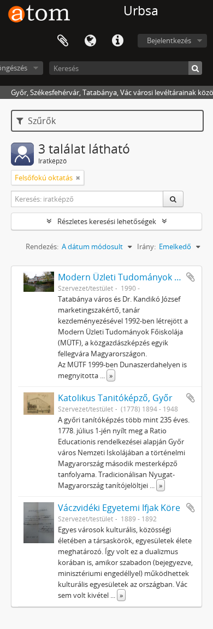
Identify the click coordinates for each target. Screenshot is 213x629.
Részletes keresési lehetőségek (106, 221)
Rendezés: (42, 246)
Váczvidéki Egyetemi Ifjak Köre (119, 508)
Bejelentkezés (169, 40)
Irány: (146, 246)
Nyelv (90, 41)
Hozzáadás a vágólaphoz (190, 277)
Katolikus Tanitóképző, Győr (115, 398)
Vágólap (62, 41)
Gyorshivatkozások (117, 41)
